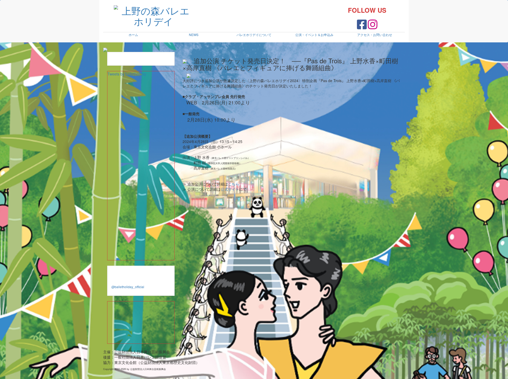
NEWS (193, 34)
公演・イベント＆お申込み (314, 34)
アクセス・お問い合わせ (374, 34)
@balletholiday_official (127, 286)
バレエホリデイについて (254, 34)
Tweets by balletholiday (126, 74)
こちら (233, 183)
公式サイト (230, 189)
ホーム (133, 34)
